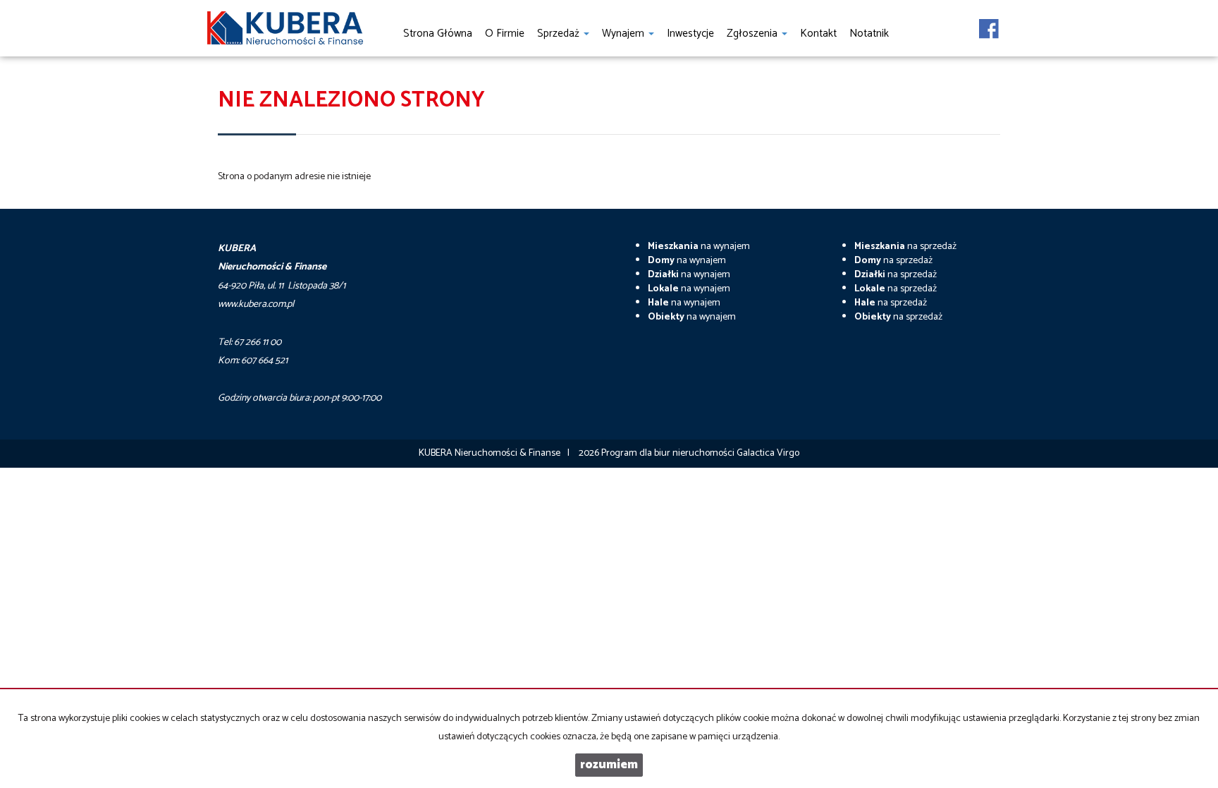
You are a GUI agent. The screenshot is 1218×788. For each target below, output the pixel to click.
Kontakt (818, 33)
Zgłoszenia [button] (753, 33)
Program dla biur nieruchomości (669, 453)
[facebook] (989, 24)
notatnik (869, 33)
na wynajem (699, 246)
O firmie (504, 33)
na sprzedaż (905, 246)
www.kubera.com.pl (256, 304)
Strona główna (437, 33)
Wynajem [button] (624, 33)
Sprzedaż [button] (559, 33)
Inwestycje (690, 33)
